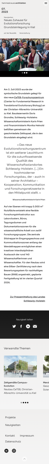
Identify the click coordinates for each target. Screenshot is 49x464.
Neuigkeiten (8, 17)
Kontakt (10, 435)
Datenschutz (13, 441)
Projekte (10, 417)
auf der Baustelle (10, 33)
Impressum (27, 435)
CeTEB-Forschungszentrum (29, 97)
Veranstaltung (24, 33)
